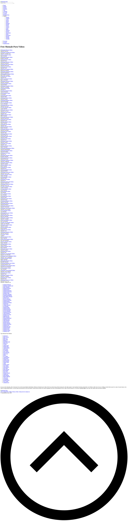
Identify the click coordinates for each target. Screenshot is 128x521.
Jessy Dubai (5, 365)
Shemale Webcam (7, 284)
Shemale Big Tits (6, 326)
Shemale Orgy (6, 325)
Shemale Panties (6, 327)
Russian (7, 36)
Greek (7, 28)
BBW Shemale (6, 316)
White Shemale (6, 320)
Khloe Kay (5, 343)
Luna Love (5, 377)
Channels (5, 11)
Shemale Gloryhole (7, 300)
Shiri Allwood (6, 369)
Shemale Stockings (7, 324)
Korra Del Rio (6, 352)
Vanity (4, 363)
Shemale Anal (6, 315)
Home (4, 5)
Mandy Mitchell (6, 376)
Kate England (6, 361)
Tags (4, 10)
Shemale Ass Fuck (7, 314)
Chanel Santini (6, 347)
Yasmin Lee (5, 374)
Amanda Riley (6, 357)
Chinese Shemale (6, 305)
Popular (4, 6)
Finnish (7, 24)
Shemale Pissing (6, 308)
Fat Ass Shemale (6, 310)
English (7, 17)
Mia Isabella (5, 370)
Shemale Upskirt (6, 330)
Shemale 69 (5, 303)
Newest (4, 7)
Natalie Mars (6, 346)
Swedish (7, 38)
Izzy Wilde (5, 356)
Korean (7, 31)
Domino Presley (6, 373)
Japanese (8, 30)
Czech (7, 19)
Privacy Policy (16, 391)
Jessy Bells (5, 368)
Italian (7, 29)
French (7, 25)
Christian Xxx (6, 382)
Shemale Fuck (6, 328)
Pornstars (5, 8)
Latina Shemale (6, 313)
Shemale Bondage (7, 309)
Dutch (7, 22)
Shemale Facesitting (7, 302)
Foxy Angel (5, 381)
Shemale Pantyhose (7, 290)
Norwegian (8, 32)
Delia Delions (6, 375)
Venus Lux (5, 353)
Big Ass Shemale (6, 299)
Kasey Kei (5, 371)
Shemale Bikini (6, 301)
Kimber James (6, 364)
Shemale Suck (6, 321)
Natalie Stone (6, 362)
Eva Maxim (5, 350)
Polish (7, 34)
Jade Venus (5, 349)
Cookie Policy (6, 391)
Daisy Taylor (6, 337)
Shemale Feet (6, 297)
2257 (2, 391)
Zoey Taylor (5, 351)
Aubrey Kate (6, 345)
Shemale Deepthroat (7, 295)
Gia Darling (5, 378)
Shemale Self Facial (7, 291)
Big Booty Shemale (7, 294)
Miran (4, 355)
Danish (7, 20)
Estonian (8, 23)
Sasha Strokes (6, 367)
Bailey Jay (5, 338)
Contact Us (27, 391)
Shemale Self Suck (7, 312)
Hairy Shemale (6, 287)
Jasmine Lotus (6, 359)
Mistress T (5, 340)
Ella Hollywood (6, 341)
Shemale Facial (6, 319)
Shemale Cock (6, 331)
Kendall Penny (6, 380)
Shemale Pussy (6, 289)
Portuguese (8, 35)
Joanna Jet (5, 335)
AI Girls (5, 13)
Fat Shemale (5, 306)
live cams (5, 12)
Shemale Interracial (7, 318)
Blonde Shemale (6, 322)
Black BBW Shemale (7, 296)
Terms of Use (22, 391)
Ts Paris (5, 344)
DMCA (10, 391)
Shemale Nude (6, 293)
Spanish (7, 37)
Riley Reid (5, 339)
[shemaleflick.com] (4, 390)
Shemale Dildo (6, 307)
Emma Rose (5, 358)
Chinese (7, 18)
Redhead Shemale (7, 288)
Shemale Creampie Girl (8, 285)
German (7, 26)
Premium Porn (6, 14)
